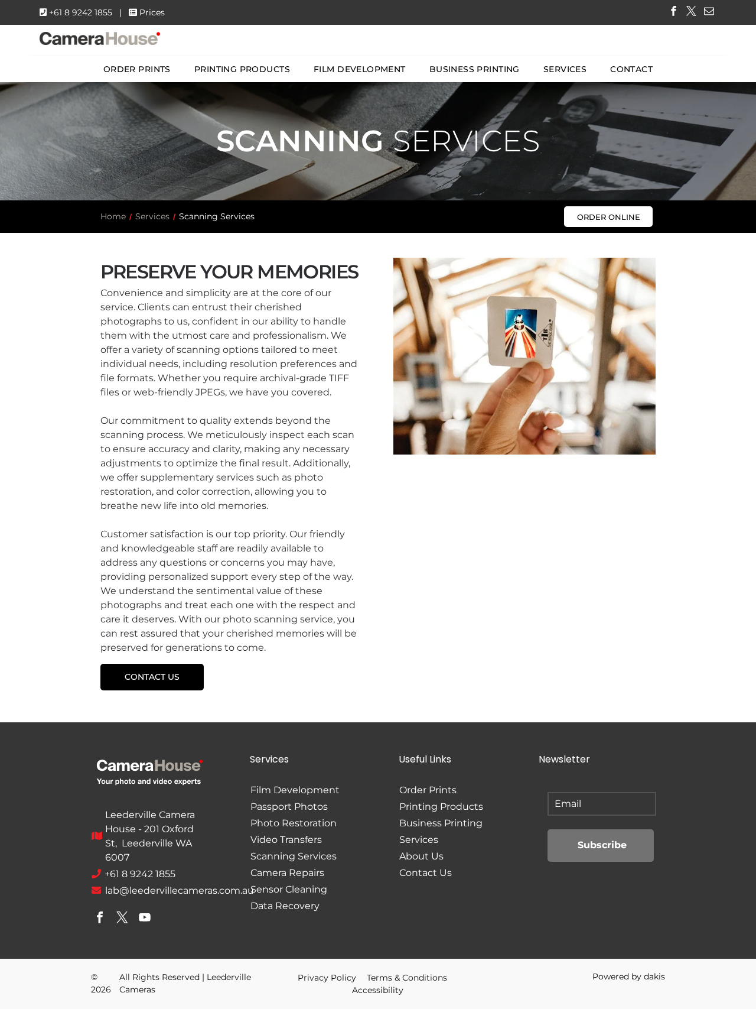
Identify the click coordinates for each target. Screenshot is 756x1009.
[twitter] (691, 12)
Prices (152, 12)
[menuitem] (137, 69)
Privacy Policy (327, 977)
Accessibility (377, 990)
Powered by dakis (628, 976)
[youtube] (145, 919)
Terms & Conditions (407, 977)
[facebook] (673, 12)
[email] (709, 12)
